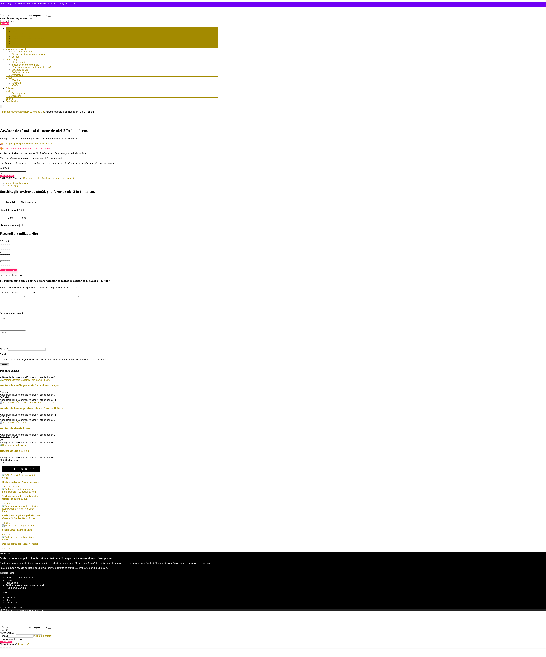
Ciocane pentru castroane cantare (28, 54)
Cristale (10, 88)
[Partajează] (7, 647)
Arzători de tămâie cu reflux (25, 41)
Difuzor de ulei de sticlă (14, 450)
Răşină (15, 31)
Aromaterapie (12, 59)
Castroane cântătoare (22, 51)
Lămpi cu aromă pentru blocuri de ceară (31, 67)
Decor (9, 78)
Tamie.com (5, 558)
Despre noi (11, 602)
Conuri (14, 46)
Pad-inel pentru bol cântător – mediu (20, 544)
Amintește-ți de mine (13, 639)
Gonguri (15, 57)
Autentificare (6, 642)
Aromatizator (17, 75)
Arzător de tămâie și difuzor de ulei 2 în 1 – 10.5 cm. (32, 408)
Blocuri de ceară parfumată (25, 65)
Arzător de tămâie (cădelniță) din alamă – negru (29, 385)
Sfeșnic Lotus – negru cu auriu (17, 530)
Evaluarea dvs (7, 292)
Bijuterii (9, 99)
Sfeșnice (15, 80)
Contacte (10, 597)
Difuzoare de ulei (20, 70)
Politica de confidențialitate (19, 577)
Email (3, 354)
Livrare (9, 580)
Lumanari (16, 83)
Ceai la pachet (18, 93)
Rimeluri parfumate (21, 36)
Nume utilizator (7, 633)
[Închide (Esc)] (10, 647)
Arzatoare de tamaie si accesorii (27, 38)
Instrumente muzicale (16, 49)
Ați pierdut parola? (43, 636)
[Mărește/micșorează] (1, 647)
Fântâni (15, 85)
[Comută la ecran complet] (4, 647)
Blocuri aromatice (20, 43)
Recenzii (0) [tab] (12, 185)
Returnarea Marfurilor (17, 588)
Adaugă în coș (7, 176)
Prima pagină (7, 112)
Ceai (8, 91)
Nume (4, 349)
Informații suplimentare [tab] (17, 183)
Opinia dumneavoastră (12, 313)
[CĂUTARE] (49, 16)
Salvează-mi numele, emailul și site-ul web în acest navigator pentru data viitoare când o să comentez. (54, 359)
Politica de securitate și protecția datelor (26, 585)
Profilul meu (12, 583)
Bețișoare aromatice (21, 33)
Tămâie (9, 28)
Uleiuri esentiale (19, 62)
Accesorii (16, 96)
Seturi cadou (12, 101)
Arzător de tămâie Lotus (15, 428)
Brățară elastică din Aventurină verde (20, 482)
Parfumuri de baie (20, 72)
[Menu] (1, 106)
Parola (3, 636)
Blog (8, 600)
